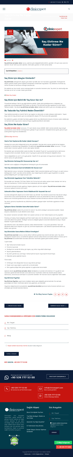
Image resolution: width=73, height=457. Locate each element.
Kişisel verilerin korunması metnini (18, 346)
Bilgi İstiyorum (64, 442)
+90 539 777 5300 (65, 447)
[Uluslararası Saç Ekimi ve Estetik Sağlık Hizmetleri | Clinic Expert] (36, 8)
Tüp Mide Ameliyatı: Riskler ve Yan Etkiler (36, 417)
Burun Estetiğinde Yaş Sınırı (35, 412)
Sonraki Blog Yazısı (57, 306)
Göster (20, 71)
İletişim (47, 454)
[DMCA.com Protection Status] (14, 441)
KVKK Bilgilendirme (37, 454)
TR (68, 2)
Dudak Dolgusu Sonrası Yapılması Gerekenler (36, 431)
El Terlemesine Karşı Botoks (35, 426)
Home (46, 16)
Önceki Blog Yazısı (14, 306)
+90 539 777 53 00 (20, 362)
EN (65, 2)
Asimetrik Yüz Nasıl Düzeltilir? (36, 422)
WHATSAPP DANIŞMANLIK (57, 376)
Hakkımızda (27, 454)
